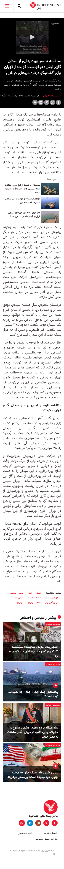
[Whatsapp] (52, 102)
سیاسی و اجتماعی (32, 618)
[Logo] (55, 24)
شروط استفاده (51, 833)
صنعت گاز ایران (34, 602)
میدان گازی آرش (51, 602)
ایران (30, 593)
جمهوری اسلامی (17, 593)
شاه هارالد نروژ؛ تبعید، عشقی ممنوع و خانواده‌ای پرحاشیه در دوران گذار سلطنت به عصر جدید (32, 732)
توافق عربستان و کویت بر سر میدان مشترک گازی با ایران (22, 201)
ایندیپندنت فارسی (51, 95)
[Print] (35, 102)
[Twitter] (46, 102)
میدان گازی (18, 597)
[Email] (41, 102)
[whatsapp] (22, 823)
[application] (32, 37)
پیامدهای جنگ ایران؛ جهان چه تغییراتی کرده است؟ (33, 694)
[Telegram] (30, 823)
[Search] (19, 6)
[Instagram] (38, 823)
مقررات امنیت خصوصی (46, 839)
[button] (32, 37)
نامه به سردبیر (25, 833)
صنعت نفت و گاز (34, 597)
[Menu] (7, 6)
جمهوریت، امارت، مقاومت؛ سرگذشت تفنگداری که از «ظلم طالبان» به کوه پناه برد (33, 651)
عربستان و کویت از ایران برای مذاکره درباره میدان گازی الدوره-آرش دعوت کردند (22, 189)
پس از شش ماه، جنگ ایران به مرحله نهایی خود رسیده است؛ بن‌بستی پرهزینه (32, 774)
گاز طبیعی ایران (52, 597)
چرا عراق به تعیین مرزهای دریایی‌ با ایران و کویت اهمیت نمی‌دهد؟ (23, 215)
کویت (38, 593)
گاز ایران (20, 602)
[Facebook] (58, 102)
